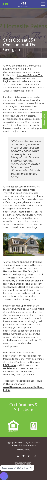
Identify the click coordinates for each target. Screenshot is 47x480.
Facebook (12, 455)
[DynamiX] (23, 463)
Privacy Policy (23, 450)
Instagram (35, 455)
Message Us (44, 120)
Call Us (3, 4)
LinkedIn (29, 455)
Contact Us (6, 4)
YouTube (23, 455)
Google (17, 455)
